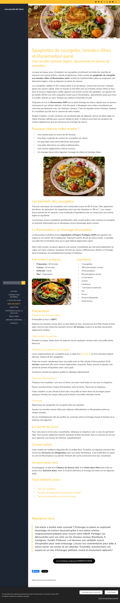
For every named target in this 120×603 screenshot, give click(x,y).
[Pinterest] (110, 1)
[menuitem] (14, 291)
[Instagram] (101, 1)
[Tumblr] (107, 1)
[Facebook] (96, 1)
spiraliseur (85, 354)
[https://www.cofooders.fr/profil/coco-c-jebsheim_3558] (115, 1)
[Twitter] (99, 1)
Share (37, 571)
